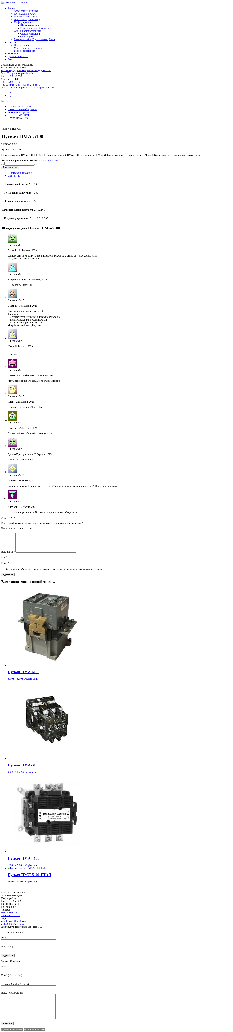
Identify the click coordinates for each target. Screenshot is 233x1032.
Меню (4, 101)
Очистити (52, 160)
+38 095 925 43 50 (10, 81)
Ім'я (4, 557)
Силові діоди (27, 36)
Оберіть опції (31, 678)
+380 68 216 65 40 (30, 84)
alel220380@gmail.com (39, 70)
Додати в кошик (10, 167)
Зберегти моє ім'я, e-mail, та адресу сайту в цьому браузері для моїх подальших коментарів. (54, 569)
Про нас (12, 42)
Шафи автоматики (30, 25)
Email (5, 563)
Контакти (13, 53)
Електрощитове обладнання (35, 28)
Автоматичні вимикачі (26, 11)
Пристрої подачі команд (27, 19)
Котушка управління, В (15, 160)
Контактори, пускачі (25, 13)
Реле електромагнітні (25, 16)
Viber (4, 73)
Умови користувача (24, 50)
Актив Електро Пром (19, 106)
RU (9, 95)
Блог (10, 59)
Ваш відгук (8, 551)
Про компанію (21, 45)
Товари (11, 8)
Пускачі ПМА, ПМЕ (19, 115)
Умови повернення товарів (28, 48)
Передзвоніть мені (47, 87)
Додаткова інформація (20, 172)
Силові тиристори (30, 33)
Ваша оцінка (9, 528)
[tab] (120, 172)
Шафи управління (23, 22)
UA (9, 93)
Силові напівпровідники (27, 30)
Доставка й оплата (18, 56)
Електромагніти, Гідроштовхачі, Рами (34, 39)
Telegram (12, 73)
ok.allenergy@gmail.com (13, 67)
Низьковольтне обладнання (22, 109)
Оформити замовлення (12, 1029)
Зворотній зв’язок (27, 73)
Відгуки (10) (14, 175)
